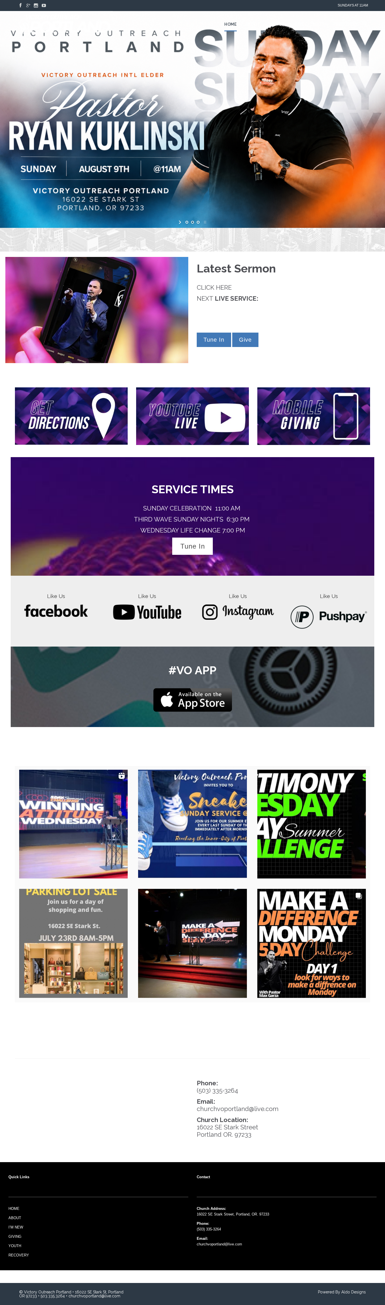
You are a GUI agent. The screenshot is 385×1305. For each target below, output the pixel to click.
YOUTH (14, 1246)
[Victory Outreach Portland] (65, 24)
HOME (13, 1208)
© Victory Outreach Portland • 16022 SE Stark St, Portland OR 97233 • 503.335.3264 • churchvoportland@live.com (71, 1294)
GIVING (14, 1236)
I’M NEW (15, 1227)
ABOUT (14, 1218)
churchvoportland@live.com (237, 1108)
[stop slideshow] (204, 222)
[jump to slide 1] (187, 222)
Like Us (56, 596)
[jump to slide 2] (192, 222)
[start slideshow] (180, 222)
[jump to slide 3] (198, 222)
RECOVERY (18, 1255)
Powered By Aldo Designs (342, 1292)
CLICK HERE (214, 287)
